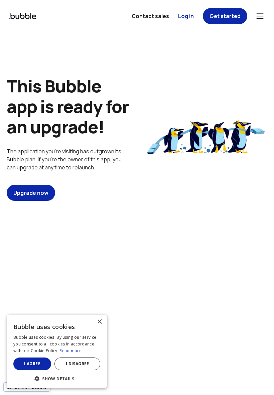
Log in (186, 16)
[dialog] (57, 351)
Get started (225, 16)
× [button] (99, 321)
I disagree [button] (77, 364)
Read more (70, 350)
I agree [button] (32, 364)
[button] (56, 378)
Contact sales (150, 16)
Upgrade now (30, 192)
